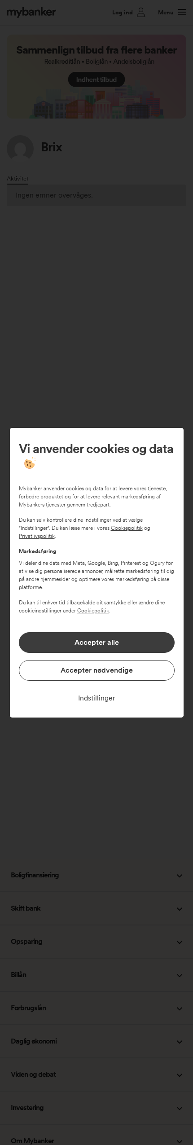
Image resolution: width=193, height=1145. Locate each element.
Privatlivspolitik (37, 536)
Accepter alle (97, 642)
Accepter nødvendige (97, 670)
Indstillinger (96, 698)
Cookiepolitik (127, 528)
